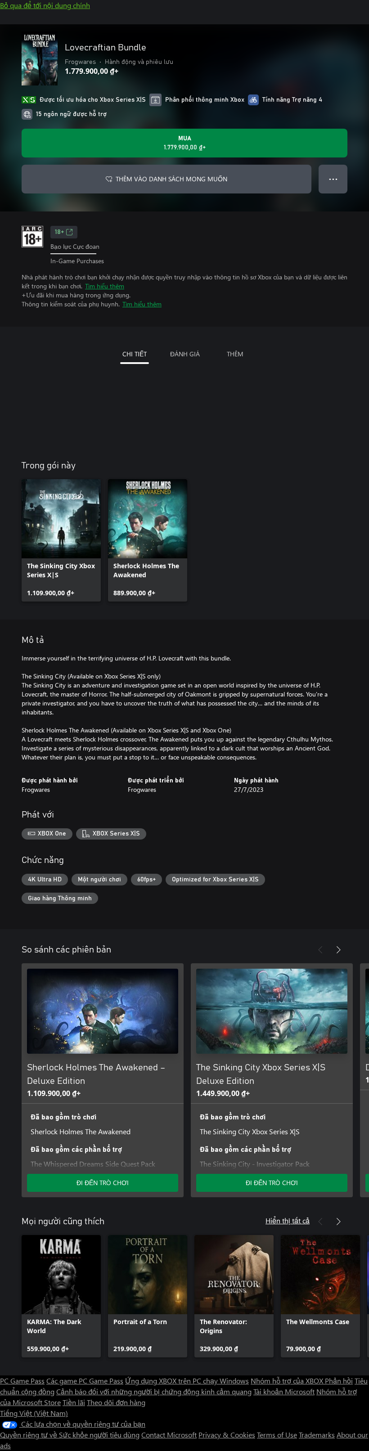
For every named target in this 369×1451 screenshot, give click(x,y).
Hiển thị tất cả (288, 1220)
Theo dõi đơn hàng (116, 1402)
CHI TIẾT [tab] (134, 354)
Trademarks (317, 1434)
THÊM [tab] (235, 354)
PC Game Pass (22, 1380)
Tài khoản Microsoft (284, 1391)
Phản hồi (339, 1380)
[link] (61, 540)
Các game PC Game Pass (84, 1380)
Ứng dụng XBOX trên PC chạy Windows (187, 1380)
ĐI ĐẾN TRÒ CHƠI (102, 1182)
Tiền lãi (74, 1402)
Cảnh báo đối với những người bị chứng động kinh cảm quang (154, 1391)
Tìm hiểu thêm (104, 286)
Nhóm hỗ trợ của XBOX (288, 1380)
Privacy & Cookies (226, 1434)
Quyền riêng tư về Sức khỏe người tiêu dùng (70, 1434)
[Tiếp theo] (338, 949)
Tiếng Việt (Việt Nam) (34, 1413)
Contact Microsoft (169, 1434)
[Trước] (320, 949)
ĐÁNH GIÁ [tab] (185, 354)
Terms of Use (277, 1434)
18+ (59, 232)
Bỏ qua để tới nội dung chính (45, 5)
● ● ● (333, 178)
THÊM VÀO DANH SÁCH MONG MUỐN (171, 179)
